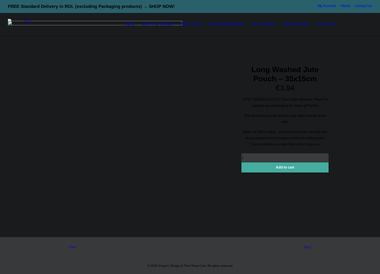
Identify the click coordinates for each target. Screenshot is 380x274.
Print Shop (191, 24)
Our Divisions (296, 24)
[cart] (369, 24)
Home (130, 24)
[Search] (362, 24)
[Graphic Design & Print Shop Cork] (25, 24)
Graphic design (157, 24)
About (345, 6)
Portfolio (326, 24)
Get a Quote (264, 24)
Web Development (227, 24)
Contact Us (363, 6)
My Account (327, 6)
